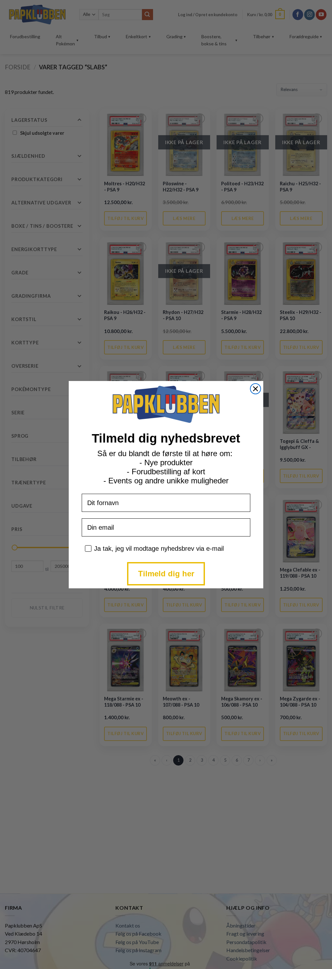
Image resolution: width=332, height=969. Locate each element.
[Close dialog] (255, 389)
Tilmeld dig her (166, 573)
